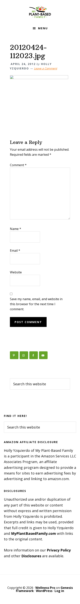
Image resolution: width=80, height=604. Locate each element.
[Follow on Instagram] (24, 355)
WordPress (44, 591)
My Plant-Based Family (40, 11)
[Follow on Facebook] (33, 355)
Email (15, 250)
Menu (43, 28)
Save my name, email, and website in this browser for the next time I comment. (36, 304)
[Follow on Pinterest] (14, 355)
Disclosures (31, 556)
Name (15, 229)
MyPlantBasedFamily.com (33, 533)
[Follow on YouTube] (43, 355)
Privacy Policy (59, 550)
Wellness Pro (45, 588)
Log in (59, 591)
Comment (18, 165)
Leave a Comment (45, 68)
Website (16, 272)
